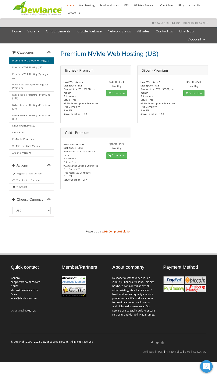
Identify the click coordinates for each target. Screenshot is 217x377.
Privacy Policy (174, 351)
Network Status (119, 31)
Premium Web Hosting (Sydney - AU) (30, 76)
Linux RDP (18, 132)
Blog (181, 5)
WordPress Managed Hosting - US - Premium (31, 86)
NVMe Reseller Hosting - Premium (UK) (31, 107)
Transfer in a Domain (27, 180)
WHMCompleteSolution (116, 231)
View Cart (21, 186)
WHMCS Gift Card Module (26, 146)
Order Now (118, 93)
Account (195, 39)
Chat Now (186, 31)
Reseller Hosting (109, 5)
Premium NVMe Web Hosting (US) (30, 60)
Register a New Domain (28, 173)
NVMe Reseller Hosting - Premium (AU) (31, 117)
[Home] (37, 16)
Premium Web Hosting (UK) (27, 67)
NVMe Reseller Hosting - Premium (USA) (31, 96)
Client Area (166, 5)
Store (32, 31)
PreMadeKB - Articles (23, 139)
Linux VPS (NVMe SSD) (24, 125)
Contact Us (73, 13)
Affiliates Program (144, 5)
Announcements (58, 31)
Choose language (195, 22)
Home (70, 5)
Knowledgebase (89, 31)
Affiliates (143, 31)
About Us (194, 5)
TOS (160, 351)
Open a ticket (19, 310)
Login (177, 22)
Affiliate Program (21, 152)
